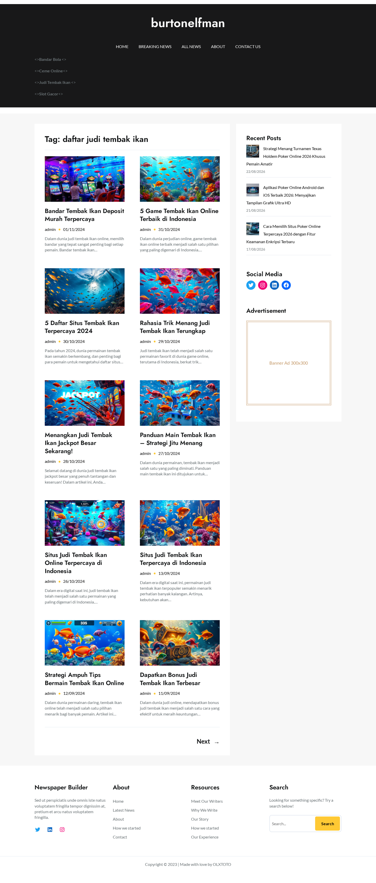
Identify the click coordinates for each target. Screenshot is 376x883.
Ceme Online (51, 70)
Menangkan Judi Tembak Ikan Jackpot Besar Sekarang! (78, 443)
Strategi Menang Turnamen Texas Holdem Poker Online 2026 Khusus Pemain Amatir (285, 156)
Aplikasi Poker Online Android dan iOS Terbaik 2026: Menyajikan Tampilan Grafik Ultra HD (285, 195)
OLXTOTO (222, 864)
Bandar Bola (50, 59)
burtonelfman (188, 23)
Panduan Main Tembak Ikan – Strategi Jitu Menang (178, 439)
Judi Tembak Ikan (55, 82)
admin (50, 229)
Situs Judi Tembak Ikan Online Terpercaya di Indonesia (76, 563)
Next (208, 741)
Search (327, 823)
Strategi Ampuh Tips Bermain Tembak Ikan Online (84, 679)
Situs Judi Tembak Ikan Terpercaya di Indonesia (173, 559)
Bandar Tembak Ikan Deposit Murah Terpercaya (84, 215)
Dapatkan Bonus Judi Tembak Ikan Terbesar (170, 679)
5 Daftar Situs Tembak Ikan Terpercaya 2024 (82, 327)
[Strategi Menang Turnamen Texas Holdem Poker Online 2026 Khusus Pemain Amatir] (252, 152)
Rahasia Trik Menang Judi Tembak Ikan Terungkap (175, 327)
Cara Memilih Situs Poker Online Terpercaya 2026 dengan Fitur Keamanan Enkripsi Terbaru (283, 234)
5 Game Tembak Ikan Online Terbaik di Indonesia (179, 215)
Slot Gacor (48, 93)
